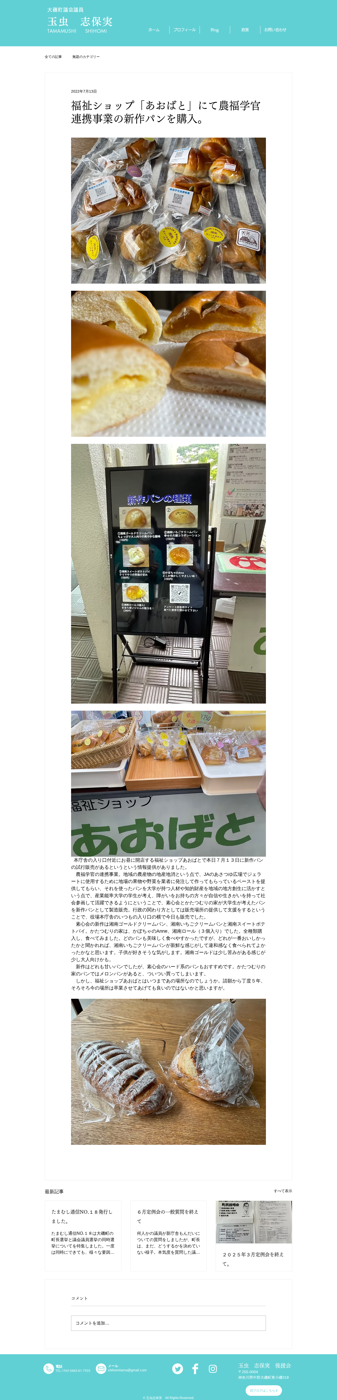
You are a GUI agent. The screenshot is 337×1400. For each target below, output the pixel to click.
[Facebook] (195, 1368)
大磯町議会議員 (65, 9)
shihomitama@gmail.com (127, 1370)
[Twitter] (177, 1368)
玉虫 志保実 (80, 22)
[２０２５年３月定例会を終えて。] (254, 1222)
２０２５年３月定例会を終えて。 (253, 1259)
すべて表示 (283, 1191)
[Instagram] (212, 1368)
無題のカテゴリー (86, 57)
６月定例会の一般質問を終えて (168, 1217)
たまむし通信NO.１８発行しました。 (82, 1217)
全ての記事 (53, 57)
